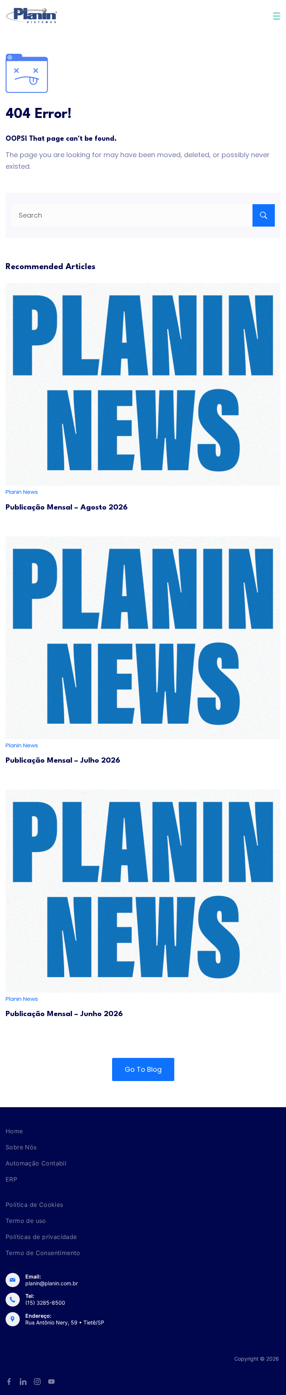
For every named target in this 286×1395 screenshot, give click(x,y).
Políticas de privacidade (41, 1236)
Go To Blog (143, 1069)
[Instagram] (37, 1381)
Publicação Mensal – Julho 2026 (63, 761)
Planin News (22, 492)
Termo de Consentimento (43, 1253)
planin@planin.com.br (51, 1283)
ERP (11, 1179)
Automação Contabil (36, 1163)
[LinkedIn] (23, 1381)
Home (14, 1131)
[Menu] (276, 16)
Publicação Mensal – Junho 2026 (64, 1014)
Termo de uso (26, 1220)
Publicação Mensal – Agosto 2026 (67, 507)
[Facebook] (9, 1381)
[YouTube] (51, 1381)
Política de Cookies (34, 1204)
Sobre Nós (21, 1147)
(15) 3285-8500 (45, 1302)
